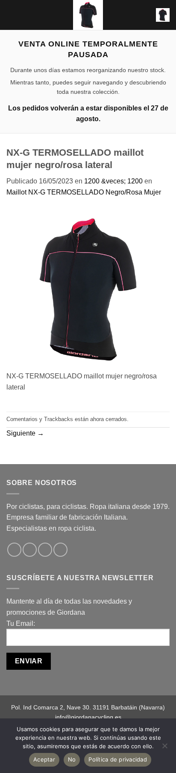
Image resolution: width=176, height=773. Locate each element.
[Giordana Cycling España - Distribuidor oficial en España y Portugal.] (88, 15)
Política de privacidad (117, 759)
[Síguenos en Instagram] (30, 550)
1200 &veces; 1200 (113, 181)
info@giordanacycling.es (88, 717)
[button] (11, 14)
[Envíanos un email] (60, 550)
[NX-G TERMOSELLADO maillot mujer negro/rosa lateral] (88, 289)
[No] (164, 748)
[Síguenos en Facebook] (14, 550)
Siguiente (25, 433)
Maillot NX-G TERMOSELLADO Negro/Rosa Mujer (83, 192)
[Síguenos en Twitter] (45, 550)
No (72, 759)
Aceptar (44, 759)
